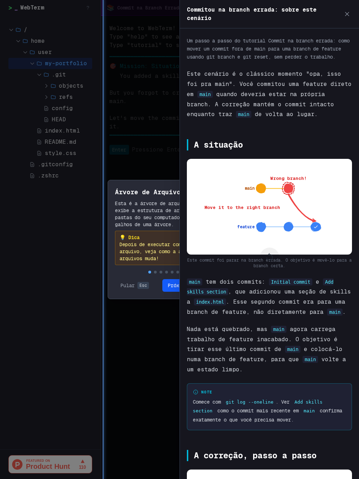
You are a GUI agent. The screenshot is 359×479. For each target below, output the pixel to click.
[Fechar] (347, 14)
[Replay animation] (269, 257)
